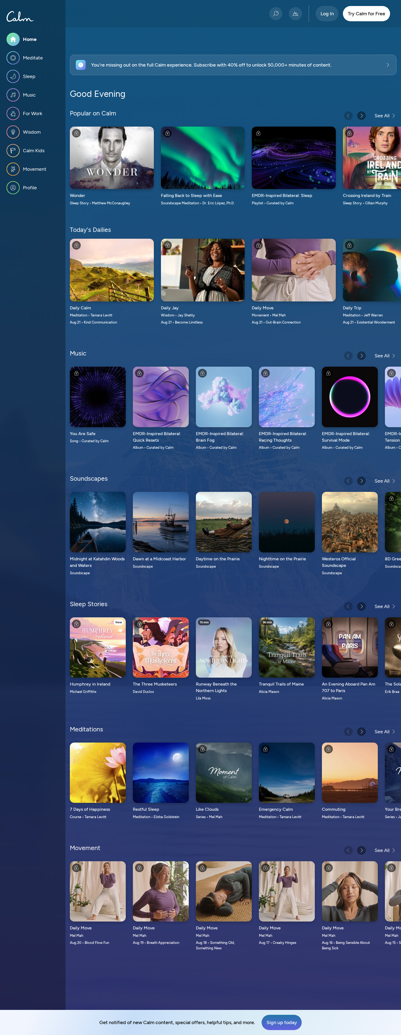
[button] (233, 65)
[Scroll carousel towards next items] (361, 115)
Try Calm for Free (366, 14)
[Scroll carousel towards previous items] (348, 115)
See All (382, 116)
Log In (327, 14)
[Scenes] (295, 13)
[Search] (275, 13)
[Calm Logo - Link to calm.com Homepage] (20, 16)
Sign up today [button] (282, 1022)
